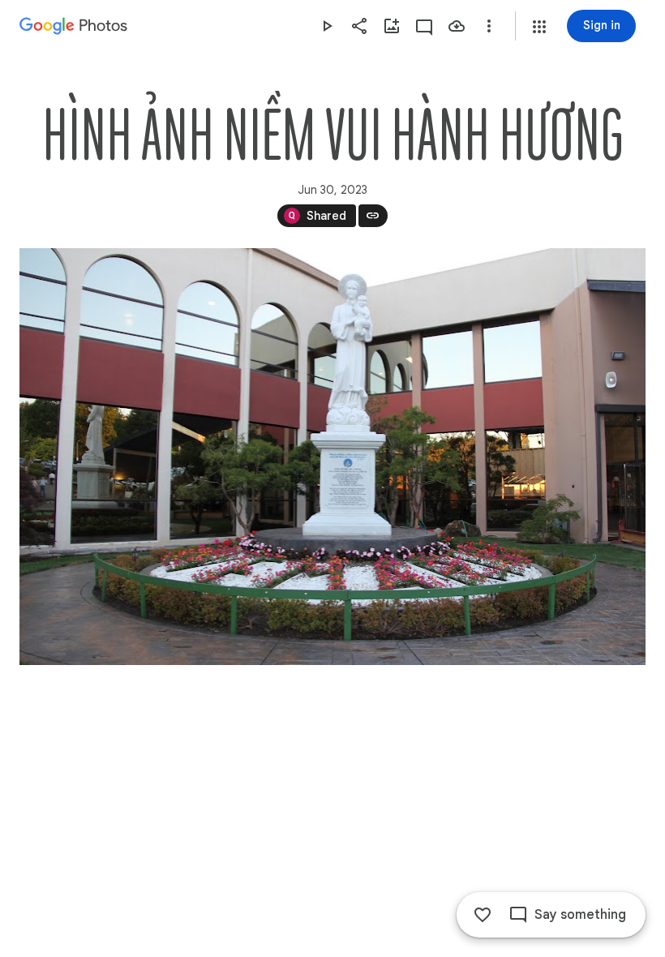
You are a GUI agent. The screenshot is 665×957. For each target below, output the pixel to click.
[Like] (482, 915)
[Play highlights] (326, 25)
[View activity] (424, 26)
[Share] (359, 26)
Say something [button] (580, 915)
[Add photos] (391, 26)
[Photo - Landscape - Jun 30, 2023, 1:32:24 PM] (332, 456)
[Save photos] (456, 26)
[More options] (489, 26)
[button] (539, 27)
